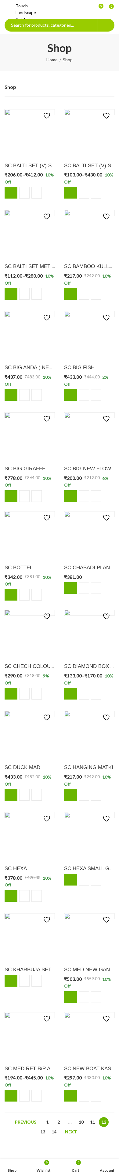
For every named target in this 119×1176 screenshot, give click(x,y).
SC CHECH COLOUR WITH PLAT (44, 666)
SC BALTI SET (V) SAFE (33, 166)
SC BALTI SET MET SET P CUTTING (48, 266)
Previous (25, 1122)
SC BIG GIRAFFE (25, 469)
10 (81, 1122)
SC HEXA (16, 868)
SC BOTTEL (19, 568)
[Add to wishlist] (45, 115)
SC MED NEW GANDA (90, 970)
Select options (11, 193)
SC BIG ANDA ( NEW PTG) (36, 367)
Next (71, 1131)
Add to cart (70, 294)
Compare (24, 193)
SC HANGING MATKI (88, 767)
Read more (70, 880)
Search (106, 25)
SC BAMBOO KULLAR (90, 266)
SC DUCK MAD (22, 767)
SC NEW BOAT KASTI (90, 1069)
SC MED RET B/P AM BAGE (37, 1069)
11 (92, 1122)
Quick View (36, 193)
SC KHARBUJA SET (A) (32, 970)
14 (54, 1131)
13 (42, 1131)
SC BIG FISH (79, 367)
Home (52, 59)
